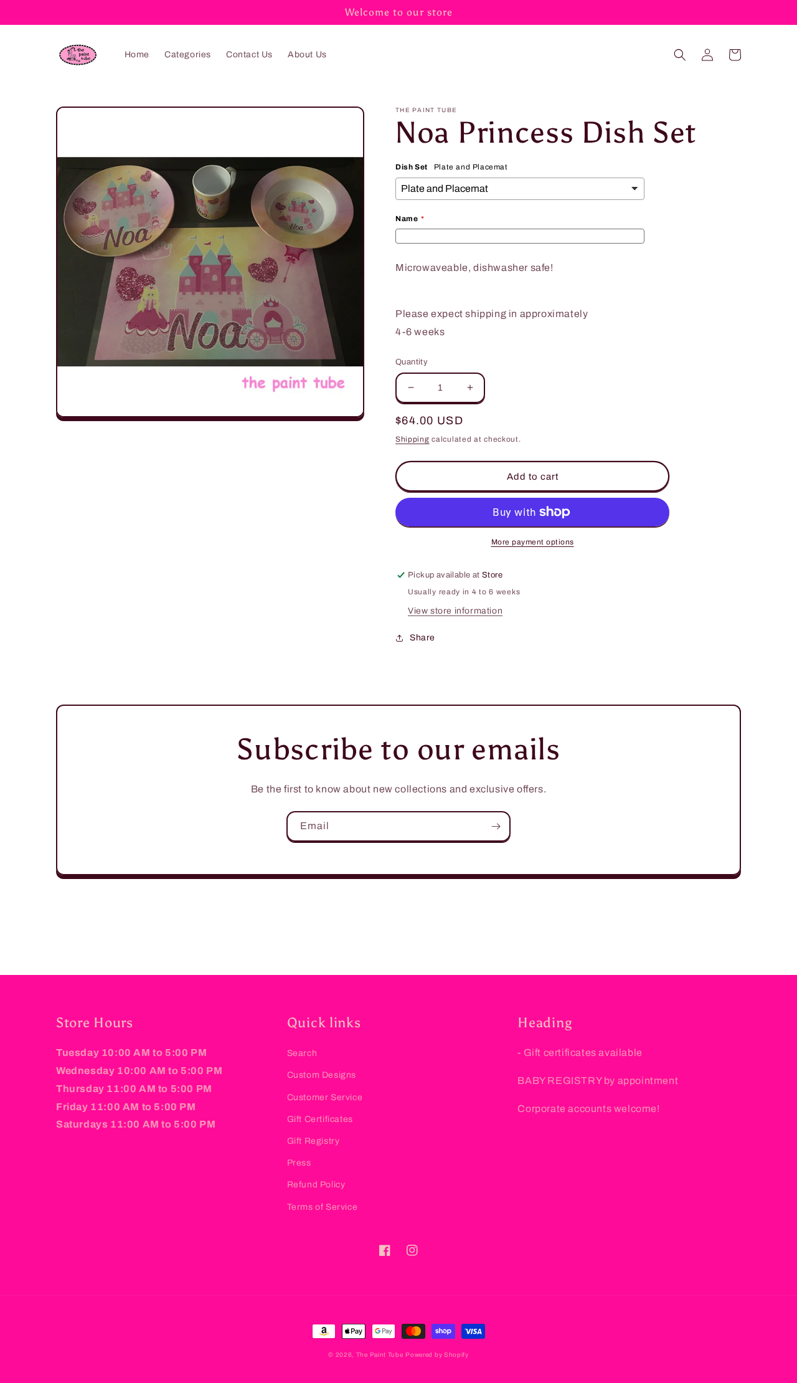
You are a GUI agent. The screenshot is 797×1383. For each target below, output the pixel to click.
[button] (680, 55)
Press (299, 1162)
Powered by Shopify (437, 1354)
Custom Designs (321, 1075)
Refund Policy (316, 1184)
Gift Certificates (320, 1119)
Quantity (411, 362)
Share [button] (422, 637)
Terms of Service (322, 1207)
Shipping (412, 439)
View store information (455, 610)
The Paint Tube (379, 1354)
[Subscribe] (495, 826)
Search (302, 1053)
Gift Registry (313, 1141)
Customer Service (325, 1097)
